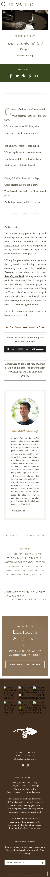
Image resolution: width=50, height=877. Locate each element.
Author (13, 554)
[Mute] (33, 349)
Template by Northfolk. (18, 875)
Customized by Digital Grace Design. (33, 875)
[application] (25, 349)
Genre (9, 571)
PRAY (20, 575)
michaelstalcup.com (21, 511)
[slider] (40, 349)
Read (27, 575)
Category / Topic (30, 554)
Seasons (37, 575)
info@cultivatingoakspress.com (25, 759)
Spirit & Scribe (11, 245)
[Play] (8, 349)
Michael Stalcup (33, 571)
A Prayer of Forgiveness (28, 599)
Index (18, 571)
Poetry (11, 575)
